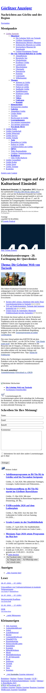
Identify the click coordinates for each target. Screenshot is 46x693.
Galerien (14, 109)
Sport (11, 164)
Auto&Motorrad (12, 632)
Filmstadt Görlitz (22, 85)
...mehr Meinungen (13, 615)
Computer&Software (14, 637)
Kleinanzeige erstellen (19, 107)
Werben (13, 678)
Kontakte (9, 648)
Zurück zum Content (9, 173)
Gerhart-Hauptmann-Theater (27, 51)
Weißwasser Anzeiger (9, 690)
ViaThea (14, 116)
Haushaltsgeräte (12, 641)
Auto (13, 140)
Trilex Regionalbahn (19, 151)
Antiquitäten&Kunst (14, 628)
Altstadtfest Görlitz (18, 111)
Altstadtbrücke (21, 56)
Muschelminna (21, 67)
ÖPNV (13, 149)
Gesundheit (13, 160)
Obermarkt (20, 69)
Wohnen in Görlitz (23, 82)
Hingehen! (15, 36)
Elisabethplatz (21, 60)
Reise (8, 659)
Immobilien (10, 646)
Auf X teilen (28, 557)
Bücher (9, 635)
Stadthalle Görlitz (22, 89)
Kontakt (19, 102)
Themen (14, 80)
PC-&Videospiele (13, 657)
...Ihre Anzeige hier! (13, 573)
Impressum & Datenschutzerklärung (15, 681)
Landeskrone (21, 65)
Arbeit (8, 630)
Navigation (5, 23)
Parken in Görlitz (22, 87)
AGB (34, 678)
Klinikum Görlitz (22, 93)
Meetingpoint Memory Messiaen (28, 42)
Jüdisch (18, 96)
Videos (18, 98)
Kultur (11, 162)
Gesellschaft (13, 131)
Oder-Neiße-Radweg (19, 158)
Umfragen (20, 100)
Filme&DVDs (11, 639)
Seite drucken (13, 555)
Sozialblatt (22, 690)
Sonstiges (9, 670)
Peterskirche (20, 71)
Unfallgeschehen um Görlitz (22, 147)
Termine (12, 167)
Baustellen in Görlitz (19, 142)
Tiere (8, 668)
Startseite (12, 34)
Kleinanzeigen (16, 105)
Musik (8, 652)
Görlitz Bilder (16, 113)
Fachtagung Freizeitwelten (16, 390)
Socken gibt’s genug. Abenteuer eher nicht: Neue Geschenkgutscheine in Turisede (25, 303)
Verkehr (12, 138)
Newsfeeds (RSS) (18, 127)
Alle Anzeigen (11, 626)
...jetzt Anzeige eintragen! (20, 674)
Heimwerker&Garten (14, 644)
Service (12, 136)
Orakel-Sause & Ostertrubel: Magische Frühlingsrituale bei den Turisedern (21, 312)
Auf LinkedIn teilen (13, 562)
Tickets (8, 666)
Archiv (32, 681)
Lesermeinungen (18, 120)
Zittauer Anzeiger (22, 687)
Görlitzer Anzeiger (16, 8)
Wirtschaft (13, 133)
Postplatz (19, 74)
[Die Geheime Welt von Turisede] (13, 285)
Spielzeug (9, 661)
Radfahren (15, 155)
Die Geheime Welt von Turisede (28, 38)
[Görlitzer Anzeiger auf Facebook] (12, 685)
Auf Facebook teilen (14, 557)
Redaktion (5, 678)
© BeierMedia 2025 (8, 683)
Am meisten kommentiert (20, 122)
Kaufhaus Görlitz (22, 62)
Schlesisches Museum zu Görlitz (28, 45)
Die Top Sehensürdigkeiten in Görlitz (26, 54)
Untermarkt (20, 76)
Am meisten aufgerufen (20, 124)
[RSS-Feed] (4, 685)
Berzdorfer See (21, 58)
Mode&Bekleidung (13, 655)
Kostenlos (10, 169)
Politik (11, 129)
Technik (9, 663)
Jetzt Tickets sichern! (9, 250)
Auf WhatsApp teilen (30, 560)
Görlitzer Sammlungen (24, 40)
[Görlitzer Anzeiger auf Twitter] (18, 685)
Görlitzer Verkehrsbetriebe (21, 153)
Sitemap (40, 681)
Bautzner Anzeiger (37, 687)
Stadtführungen (22, 91)
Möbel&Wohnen (12, 650)
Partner (20, 678)
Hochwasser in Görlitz (19, 118)
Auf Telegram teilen (14, 560)
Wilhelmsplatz (21, 78)
